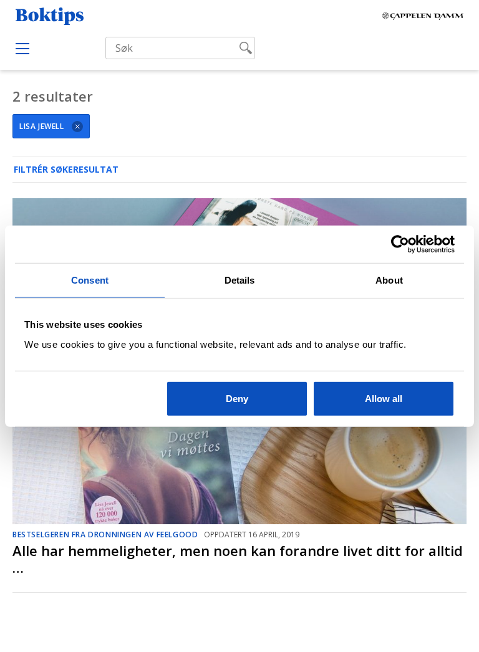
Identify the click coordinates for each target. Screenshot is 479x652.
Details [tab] (240, 280)
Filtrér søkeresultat (66, 169)
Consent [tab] (90, 280)
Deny (237, 398)
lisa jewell (41, 126)
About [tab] (389, 280)
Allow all (383, 398)
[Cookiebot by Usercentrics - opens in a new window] (400, 244)
